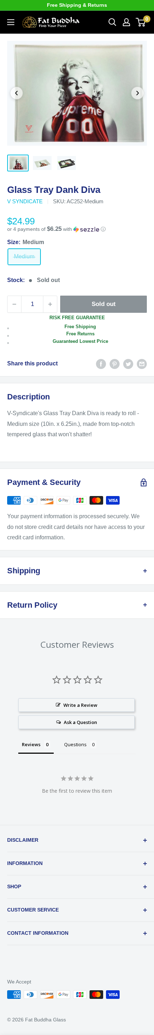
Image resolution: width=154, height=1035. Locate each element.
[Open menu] (10, 22)
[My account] (126, 22)
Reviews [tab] (31, 744)
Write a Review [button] (80, 705)
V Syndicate (25, 201)
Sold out (104, 304)
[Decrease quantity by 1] (14, 304)
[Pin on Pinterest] (115, 363)
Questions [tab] (75, 744)
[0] (140, 22)
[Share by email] (142, 363)
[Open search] (112, 22)
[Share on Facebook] (101, 363)
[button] (77, 229)
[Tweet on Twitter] (128, 363)
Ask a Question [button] (80, 722)
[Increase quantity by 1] (50, 304)
